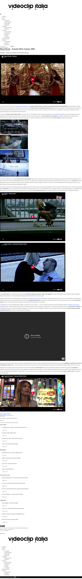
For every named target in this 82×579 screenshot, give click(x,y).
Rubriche (4, 30)
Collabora (6, 43)
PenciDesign (7, 530)
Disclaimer (1, 529)
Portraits (6, 36)
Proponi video (7, 41)
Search (12, 46)
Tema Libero (7, 37)
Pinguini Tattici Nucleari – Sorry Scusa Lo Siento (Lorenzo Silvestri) (15, 477)
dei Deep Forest (33, 298)
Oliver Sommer (7, 413)
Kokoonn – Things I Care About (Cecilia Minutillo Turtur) (13, 513)
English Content (5, 38)
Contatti (4, 40)
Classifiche (4, 26)
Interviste (6, 34)
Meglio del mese (8, 27)
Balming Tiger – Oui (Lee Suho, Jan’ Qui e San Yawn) (12, 438)
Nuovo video (7, 23)
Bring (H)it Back (7, 31)
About (3, 17)
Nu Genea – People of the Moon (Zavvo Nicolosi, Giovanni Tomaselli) (15, 488)
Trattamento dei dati (10, 529)
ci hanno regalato (22, 106)
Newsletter (6, 44)
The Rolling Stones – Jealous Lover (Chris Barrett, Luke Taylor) (14, 427)
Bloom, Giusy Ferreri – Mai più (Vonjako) (10, 519)
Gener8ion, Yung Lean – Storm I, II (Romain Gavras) (12, 452)
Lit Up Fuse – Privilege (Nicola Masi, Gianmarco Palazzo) (13, 508)
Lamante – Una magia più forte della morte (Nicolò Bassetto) (13, 483)
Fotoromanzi (7, 33)
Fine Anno (6, 29)
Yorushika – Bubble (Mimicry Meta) (9, 432)
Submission (6, 24)
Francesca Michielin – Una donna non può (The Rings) (12, 494)
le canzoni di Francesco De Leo (59, 114)
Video (3, 19)
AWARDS (4, 16)
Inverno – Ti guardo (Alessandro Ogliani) (10, 443)
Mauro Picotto (2, 413)
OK (15, 577)
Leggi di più (18, 577)
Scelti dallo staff (7, 22)
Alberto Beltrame (3, 50)
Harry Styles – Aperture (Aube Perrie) (9, 463)
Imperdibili (6, 20)
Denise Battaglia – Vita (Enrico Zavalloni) (10, 502)
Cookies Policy (5, 529)
